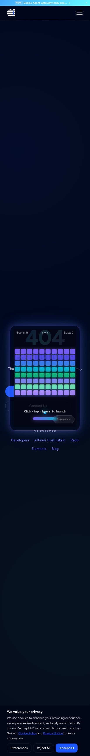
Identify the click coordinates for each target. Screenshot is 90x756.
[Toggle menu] (79, 12)
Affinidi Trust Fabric (49, 440)
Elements (39, 449)
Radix (75, 440)
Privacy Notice (53, 733)
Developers (20, 440)
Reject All (43, 748)
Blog (55, 449)
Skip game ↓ (64, 419)
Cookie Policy (27, 733)
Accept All (66, 748)
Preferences (19, 748)
